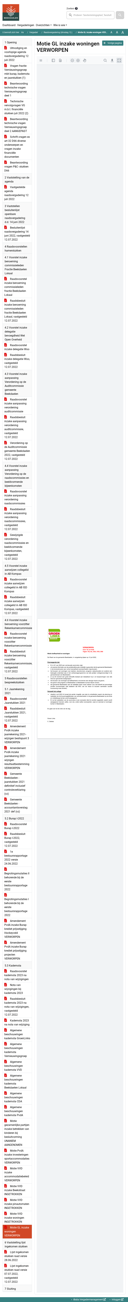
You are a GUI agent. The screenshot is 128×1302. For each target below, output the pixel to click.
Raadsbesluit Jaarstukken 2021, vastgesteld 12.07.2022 (15, 714)
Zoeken (70, 8)
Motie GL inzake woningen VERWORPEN (16, 1231)
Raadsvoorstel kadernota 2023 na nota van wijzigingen (16, 975)
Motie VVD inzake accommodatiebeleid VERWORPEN (16, 1174)
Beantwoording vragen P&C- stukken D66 (16, 166)
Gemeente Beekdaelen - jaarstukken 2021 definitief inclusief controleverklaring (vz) (14, 783)
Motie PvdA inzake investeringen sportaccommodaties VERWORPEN (16, 1156)
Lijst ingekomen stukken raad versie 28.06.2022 (16, 1256)
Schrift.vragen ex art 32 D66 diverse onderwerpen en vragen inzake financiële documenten (17, 146)
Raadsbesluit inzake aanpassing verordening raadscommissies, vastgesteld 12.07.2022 (15, 519)
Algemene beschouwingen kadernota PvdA (13, 1111)
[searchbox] (90, 15)
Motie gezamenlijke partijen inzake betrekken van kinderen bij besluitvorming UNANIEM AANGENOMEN (16, 1132)
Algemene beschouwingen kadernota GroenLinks (17, 1034)
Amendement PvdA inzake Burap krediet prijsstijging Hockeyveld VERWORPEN (15, 928)
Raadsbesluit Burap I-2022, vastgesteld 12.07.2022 (14, 839)
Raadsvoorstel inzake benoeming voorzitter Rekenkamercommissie (18, 639)
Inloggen (116, 1299)
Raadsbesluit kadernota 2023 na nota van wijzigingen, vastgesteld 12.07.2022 (16, 1006)
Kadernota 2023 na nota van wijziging (17, 1022)
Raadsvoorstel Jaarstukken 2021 (15, 700)
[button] (120, 15)
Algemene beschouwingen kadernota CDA (13, 1097)
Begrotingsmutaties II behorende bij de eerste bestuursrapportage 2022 (16, 881)
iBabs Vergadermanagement (88, 1299)
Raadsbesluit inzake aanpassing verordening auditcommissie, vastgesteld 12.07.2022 (15, 427)
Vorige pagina (114, 43)
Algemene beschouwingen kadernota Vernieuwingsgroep (15, 1050)
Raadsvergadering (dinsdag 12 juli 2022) (62, 32)
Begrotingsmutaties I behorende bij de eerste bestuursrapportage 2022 (16, 907)
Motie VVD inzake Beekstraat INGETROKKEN (14, 1190)
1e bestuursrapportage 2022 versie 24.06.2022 (15, 857)
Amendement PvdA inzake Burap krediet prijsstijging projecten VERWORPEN (15, 950)
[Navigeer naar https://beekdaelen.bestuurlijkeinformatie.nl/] (10, 12)
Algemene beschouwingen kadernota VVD (13, 1065)
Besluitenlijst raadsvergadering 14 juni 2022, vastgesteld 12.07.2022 (17, 233)
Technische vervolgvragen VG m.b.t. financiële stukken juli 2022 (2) (16, 107)
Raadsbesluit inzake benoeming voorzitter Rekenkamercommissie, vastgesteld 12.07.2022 (18, 661)
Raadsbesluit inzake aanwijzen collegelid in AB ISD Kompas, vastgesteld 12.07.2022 (16, 605)
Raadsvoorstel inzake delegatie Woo (16, 347)
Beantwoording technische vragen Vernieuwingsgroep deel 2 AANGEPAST (16, 125)
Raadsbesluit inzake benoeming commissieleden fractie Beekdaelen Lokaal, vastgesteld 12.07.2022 (15, 310)
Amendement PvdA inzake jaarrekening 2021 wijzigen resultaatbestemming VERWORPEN (16, 758)
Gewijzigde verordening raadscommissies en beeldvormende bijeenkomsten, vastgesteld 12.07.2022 (16, 546)
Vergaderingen (25, 25)
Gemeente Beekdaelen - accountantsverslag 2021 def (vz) (16, 805)
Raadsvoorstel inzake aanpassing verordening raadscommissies (15, 497)
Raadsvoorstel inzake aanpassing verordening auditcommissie (15, 405)
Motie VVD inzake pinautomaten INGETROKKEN (16, 1204)
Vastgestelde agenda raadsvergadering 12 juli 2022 (16, 193)
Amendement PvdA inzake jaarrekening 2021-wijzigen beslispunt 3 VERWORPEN (16, 734)
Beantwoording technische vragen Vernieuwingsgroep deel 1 (16, 89)
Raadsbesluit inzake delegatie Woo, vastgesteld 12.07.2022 (17, 361)
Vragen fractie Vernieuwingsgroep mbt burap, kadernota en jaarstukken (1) (17, 71)
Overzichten (43, 25)
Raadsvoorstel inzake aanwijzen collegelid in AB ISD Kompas (15, 585)
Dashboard (9, 25)
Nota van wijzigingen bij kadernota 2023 (13, 989)
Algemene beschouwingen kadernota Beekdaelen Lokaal (15, 1081)
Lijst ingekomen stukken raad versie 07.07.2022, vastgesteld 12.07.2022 (16, 1273)
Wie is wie (59, 25)
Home (24, 32)
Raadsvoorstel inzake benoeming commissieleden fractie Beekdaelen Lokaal (15, 286)
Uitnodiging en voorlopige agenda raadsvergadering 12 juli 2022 (16, 54)
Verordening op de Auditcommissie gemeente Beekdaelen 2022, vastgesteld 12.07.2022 (17, 451)
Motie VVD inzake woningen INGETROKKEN (14, 1217)
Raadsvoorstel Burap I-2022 (15, 826)
